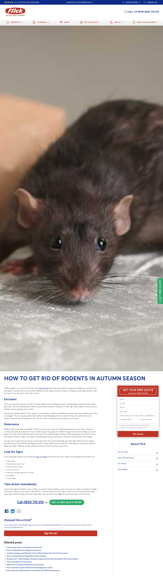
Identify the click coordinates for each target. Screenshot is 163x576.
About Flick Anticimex (146, 22)
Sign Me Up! (50, 533)
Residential (15, 22)
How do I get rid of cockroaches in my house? (24, 547)
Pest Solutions (90, 22)
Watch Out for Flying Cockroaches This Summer (25, 565)
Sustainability (123, 469)
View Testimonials (32, 2)
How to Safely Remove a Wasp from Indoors (24, 550)
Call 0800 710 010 (30, 502)
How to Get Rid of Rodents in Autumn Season (74, 378)
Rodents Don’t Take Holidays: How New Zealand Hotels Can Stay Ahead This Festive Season (42, 559)
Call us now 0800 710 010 (138, 393)
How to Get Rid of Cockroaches (19, 562)
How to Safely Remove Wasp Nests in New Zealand (26, 556)
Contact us (152, 2)
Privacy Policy (146, 425)
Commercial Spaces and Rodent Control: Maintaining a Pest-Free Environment (37, 553)
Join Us (117, 22)
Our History (122, 463)
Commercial (42, 22)
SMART (66, 22)
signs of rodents (42, 457)
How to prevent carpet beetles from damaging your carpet (30, 568)
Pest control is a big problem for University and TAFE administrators (33, 570)
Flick (60, 494)
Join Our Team (123, 452)
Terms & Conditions (134, 425)
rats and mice (44, 388)
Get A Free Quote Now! (67, 502)
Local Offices (131, 2)
